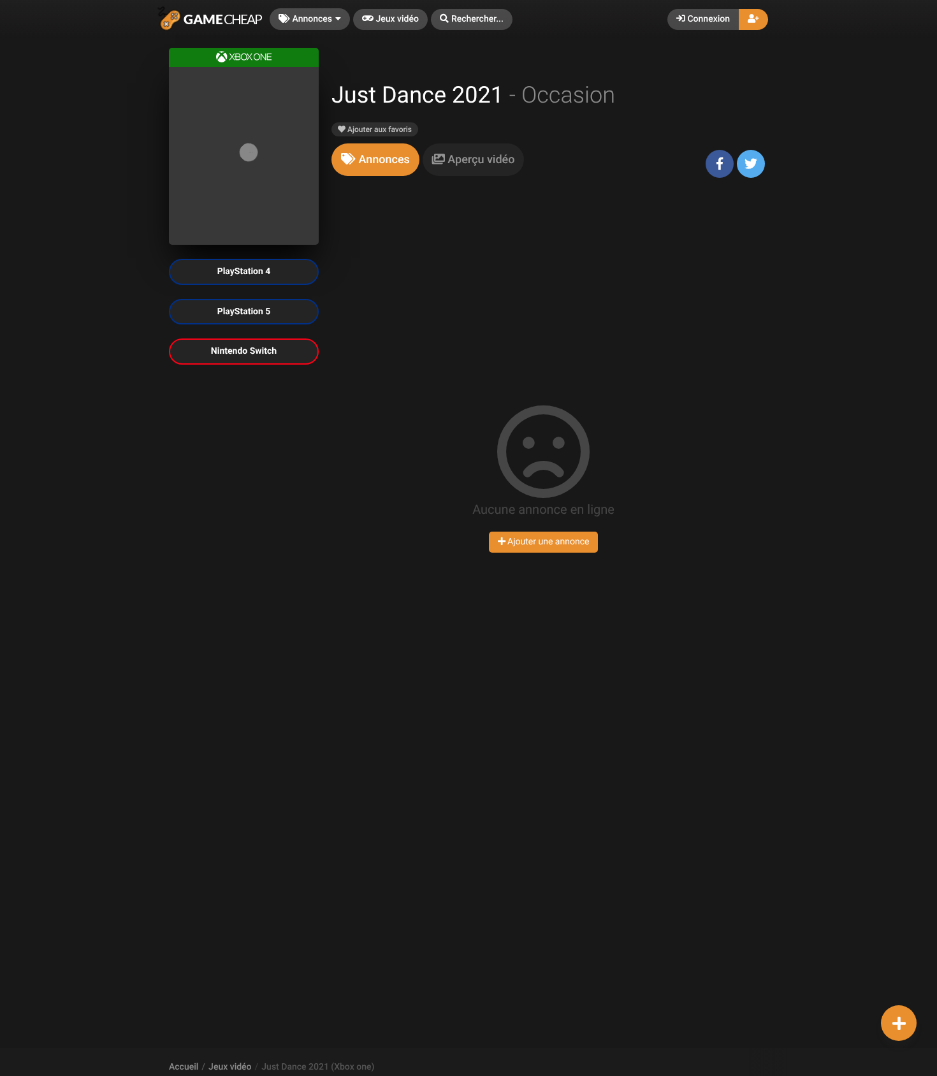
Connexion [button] (707, 19)
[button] (471, 19)
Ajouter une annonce (547, 542)
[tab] (375, 159)
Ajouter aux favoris (378, 129)
